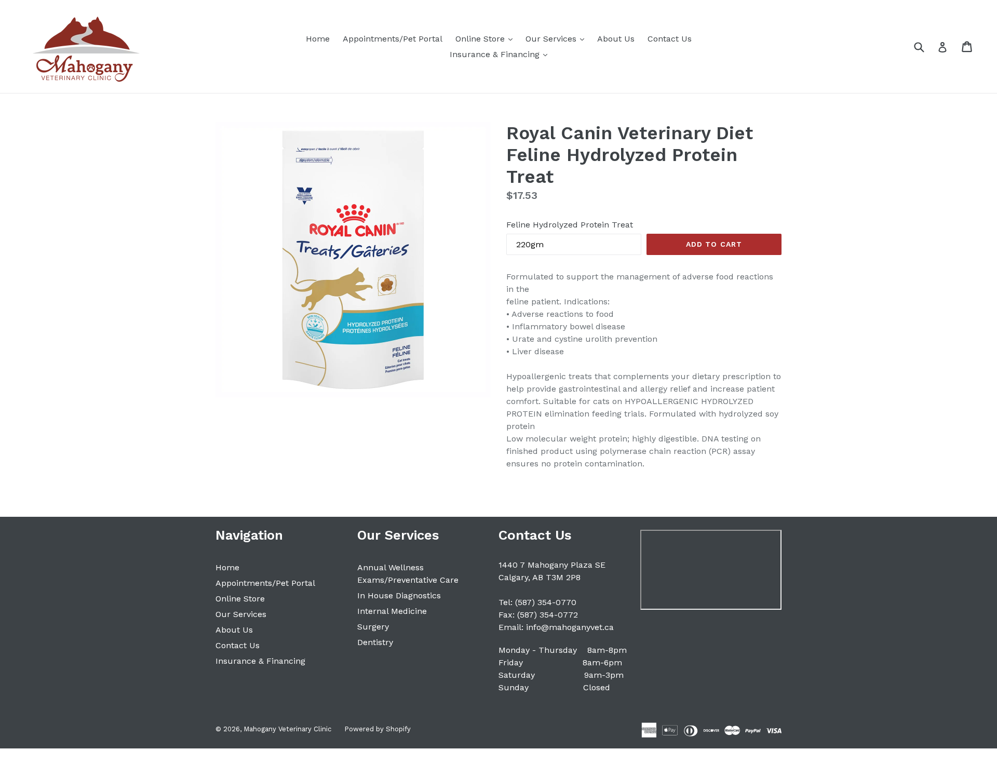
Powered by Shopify (377, 729)
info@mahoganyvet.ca (570, 627)
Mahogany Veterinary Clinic (287, 729)
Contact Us (670, 39)
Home (318, 39)
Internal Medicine (392, 611)
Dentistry (375, 642)
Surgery (373, 627)
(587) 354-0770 (545, 602)
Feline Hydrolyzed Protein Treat (569, 225)
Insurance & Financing (501, 54)
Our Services (557, 38)
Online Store (486, 38)
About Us (616, 39)
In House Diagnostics (399, 595)
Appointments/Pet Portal (392, 39)
